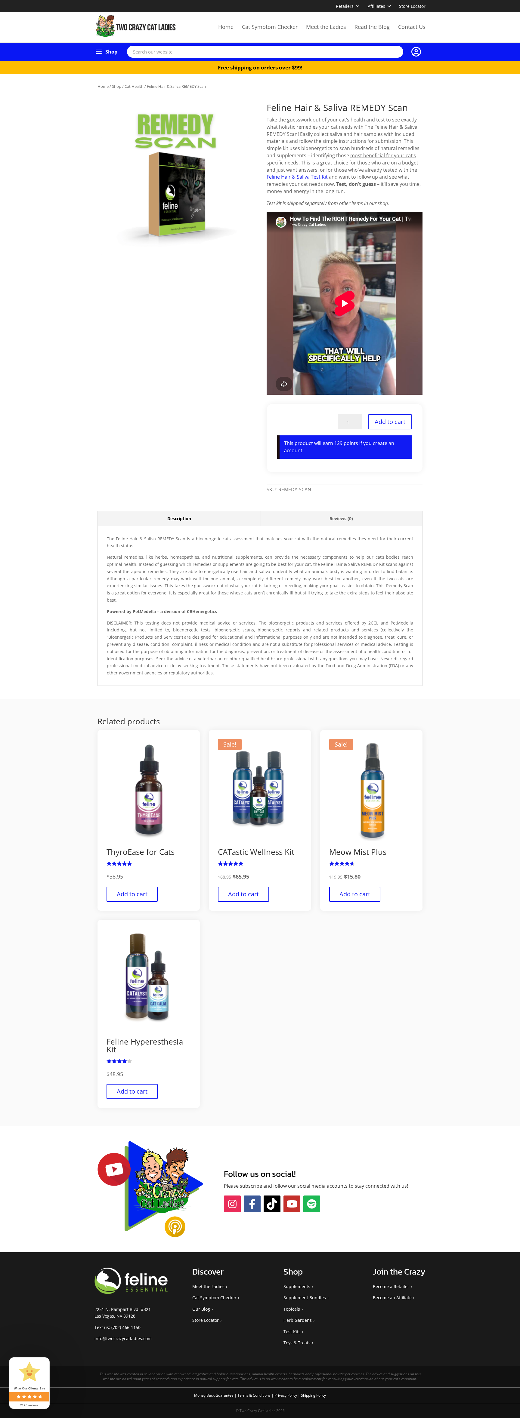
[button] (243, 112)
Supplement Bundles (304, 1317)
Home (226, 26)
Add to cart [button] (132, 903)
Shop (111, 51)
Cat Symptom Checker (270, 26)
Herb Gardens (297, 1340)
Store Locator (412, 6)
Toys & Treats (297, 1362)
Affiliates (376, 6)
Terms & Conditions (254, 1414)
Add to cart (390, 422)
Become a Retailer (391, 1306)
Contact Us (412, 26)
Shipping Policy (313, 1414)
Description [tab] (179, 518)
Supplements (296, 1306)
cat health (134, 86)
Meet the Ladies (326, 26)
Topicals (291, 1328)
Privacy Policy (286, 1414)
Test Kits (292, 1351)
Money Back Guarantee (214, 1414)
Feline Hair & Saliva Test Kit (297, 176)
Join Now (343, 1193)
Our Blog (201, 1328)
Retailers (345, 6)
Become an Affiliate (392, 1317)
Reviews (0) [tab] (341, 518)
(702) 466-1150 (126, 1346)
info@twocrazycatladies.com (123, 1358)
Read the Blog (372, 26)
